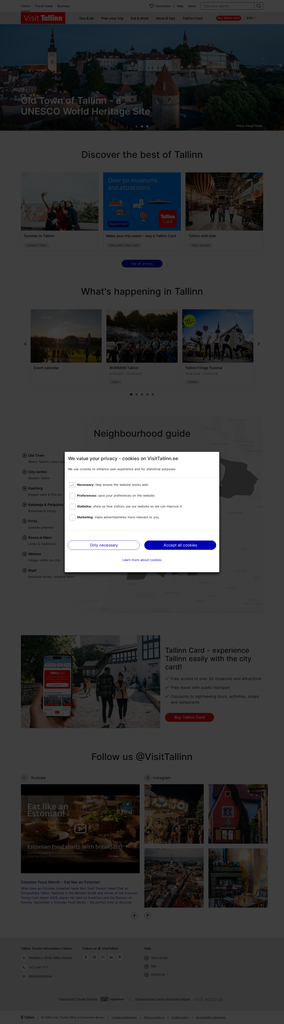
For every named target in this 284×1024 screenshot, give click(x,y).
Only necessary (104, 545)
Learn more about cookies (142, 560)
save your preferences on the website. (116, 495)
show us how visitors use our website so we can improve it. (130, 506)
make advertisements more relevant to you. (118, 517)
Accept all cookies (180, 545)
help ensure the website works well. (113, 485)
